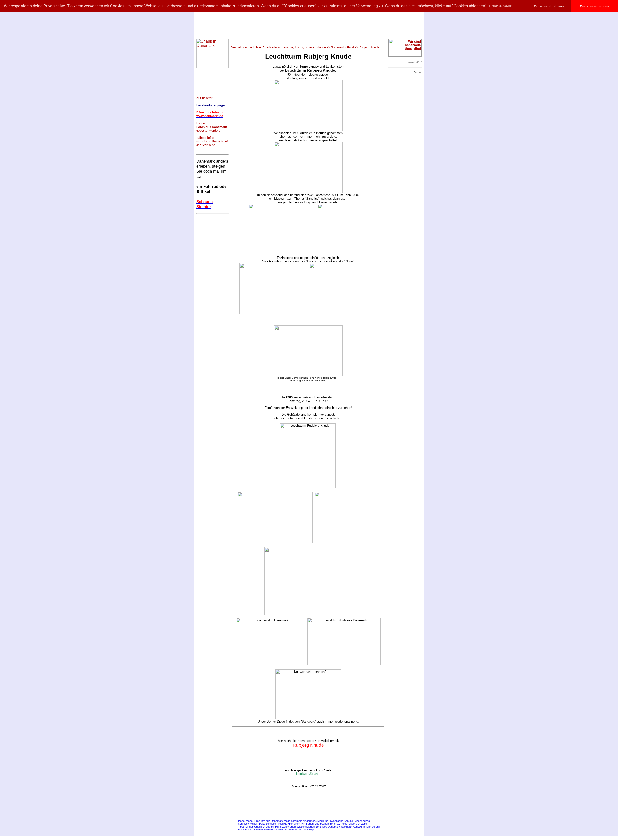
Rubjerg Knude (369, 47)
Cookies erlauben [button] (594, 6)
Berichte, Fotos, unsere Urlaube (303, 47)
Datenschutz (295, 829)
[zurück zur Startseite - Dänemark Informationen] (212, 67)
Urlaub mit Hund (272, 826)
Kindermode (310, 820)
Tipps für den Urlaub (250, 826)
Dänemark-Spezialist (340, 826)
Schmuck (243, 823)
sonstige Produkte (276, 823)
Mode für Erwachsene (330, 820)
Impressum (280, 829)
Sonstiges (321, 826)
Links (241, 829)
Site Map (309, 829)
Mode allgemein (293, 820)
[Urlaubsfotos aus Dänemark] (308, 375)
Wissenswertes (306, 826)
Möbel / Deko (257, 823)
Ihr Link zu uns (371, 826)
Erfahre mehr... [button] (501, 6)
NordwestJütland (342, 47)
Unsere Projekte (263, 829)
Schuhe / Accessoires (357, 820)
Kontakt (357, 826)
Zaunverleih (289, 826)
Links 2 (249, 829)
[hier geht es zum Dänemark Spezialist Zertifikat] (405, 55)
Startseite (270, 47)
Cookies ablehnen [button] (549, 6)
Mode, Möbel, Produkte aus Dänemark (260, 820)
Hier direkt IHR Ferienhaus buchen (308, 823)
